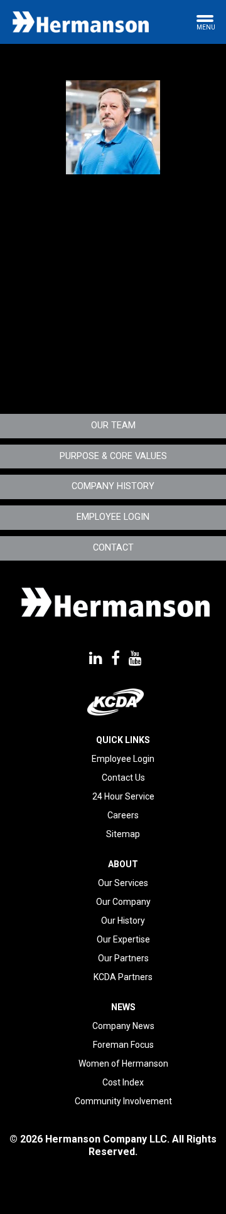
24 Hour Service (123, 796)
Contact (113, 547)
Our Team (113, 425)
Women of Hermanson (123, 1063)
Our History (123, 921)
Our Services (123, 883)
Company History (113, 486)
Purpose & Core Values (113, 456)
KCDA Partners (123, 977)
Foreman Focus (123, 1045)
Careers (123, 815)
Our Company (123, 902)
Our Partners (123, 958)
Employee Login (113, 517)
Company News (123, 1026)
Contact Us (123, 778)
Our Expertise (123, 939)
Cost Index (123, 1082)
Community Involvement (123, 1101)
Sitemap (123, 834)
